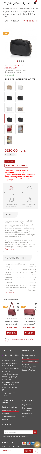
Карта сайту (27, 414)
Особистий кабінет (9, 407)
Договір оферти (28, 355)
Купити (28, 451)
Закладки (5, 413)
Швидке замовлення (16, 166)
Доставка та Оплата (30, 361)
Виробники (26, 405)
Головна (6, 8)
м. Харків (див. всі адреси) (8, 394)
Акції (24, 417)
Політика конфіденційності (29, 365)
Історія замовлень (9, 410)
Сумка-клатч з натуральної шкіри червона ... (14, 324)
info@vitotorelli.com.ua (10, 369)
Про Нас (25, 358)
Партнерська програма (27, 409)
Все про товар (12, 21)
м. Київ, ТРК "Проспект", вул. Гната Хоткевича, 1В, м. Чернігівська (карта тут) (10, 385)
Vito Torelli (18, 66)
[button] (17, 61)
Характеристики (31, 21)
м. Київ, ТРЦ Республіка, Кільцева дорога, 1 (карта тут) (10, 374)
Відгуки (5, 420)
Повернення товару (9, 416)
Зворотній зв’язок (29, 370)
